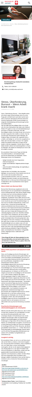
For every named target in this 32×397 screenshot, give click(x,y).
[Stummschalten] (24, 246)
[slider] (28, 246)
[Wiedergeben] (4, 246)
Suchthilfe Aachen (5, 24)
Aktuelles (12, 24)
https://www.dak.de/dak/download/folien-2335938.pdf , (15, 376)
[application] (16, 246)
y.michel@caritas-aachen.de (15, 89)
